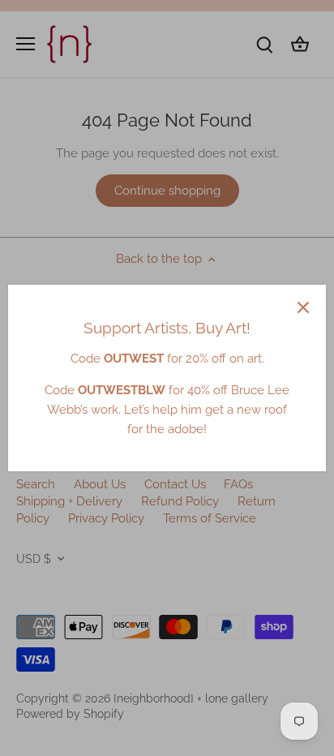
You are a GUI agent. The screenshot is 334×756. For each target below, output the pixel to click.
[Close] (303, 307)
